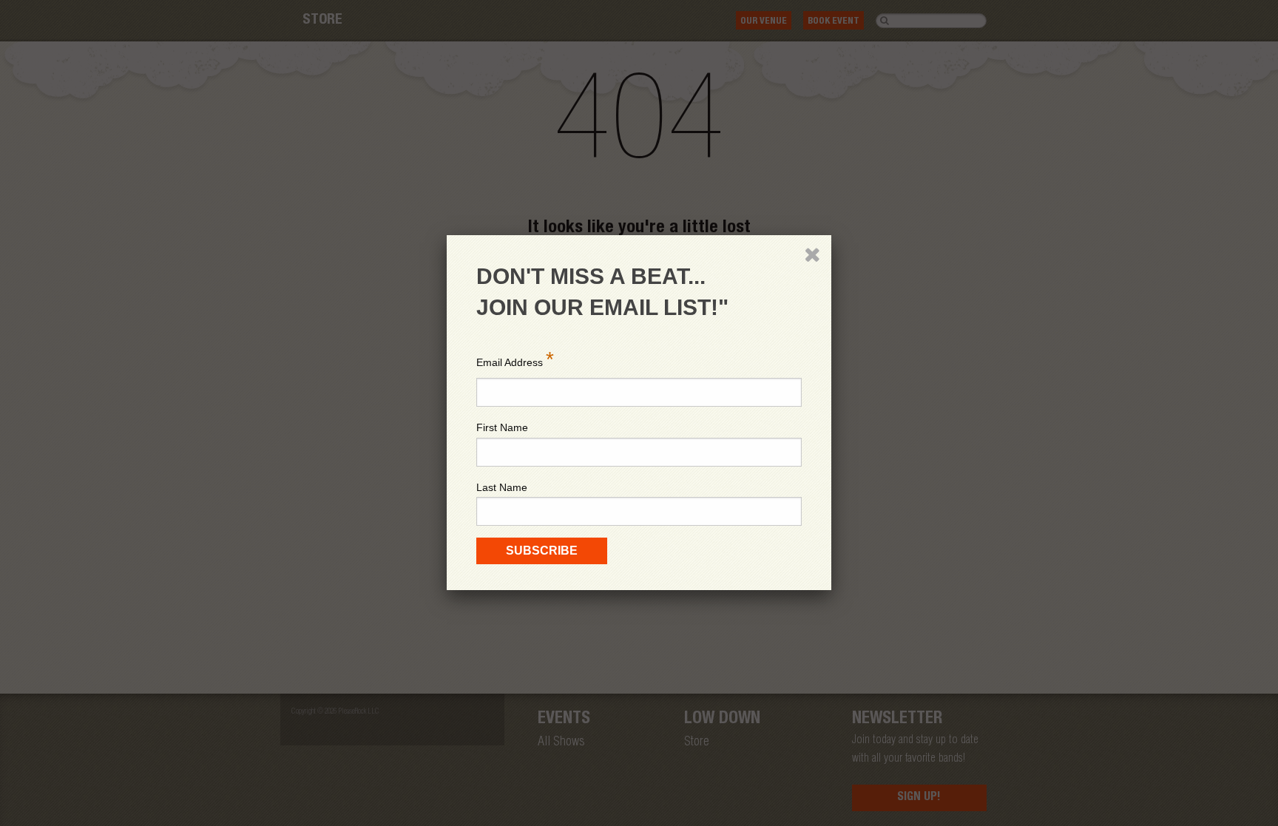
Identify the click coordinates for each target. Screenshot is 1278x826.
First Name (502, 427)
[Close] (812, 254)
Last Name (501, 487)
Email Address (515, 359)
